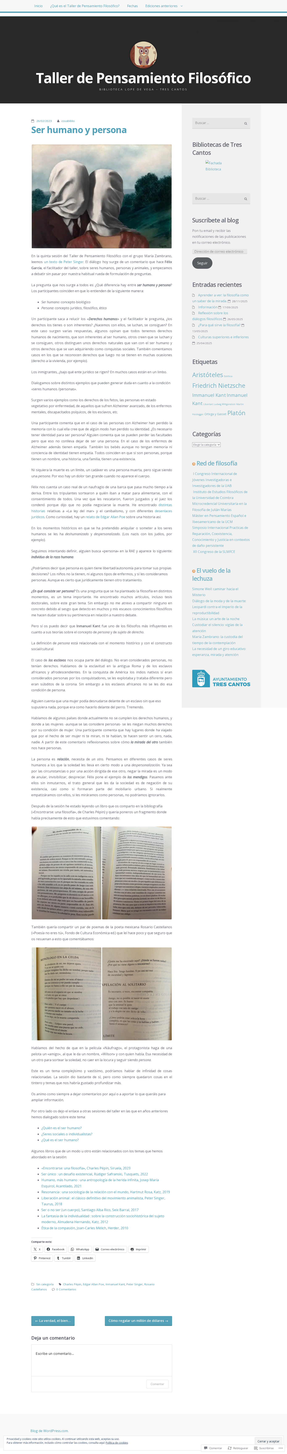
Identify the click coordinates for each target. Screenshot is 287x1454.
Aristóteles (207, 375)
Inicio (38, 6)
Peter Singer (134, 1284)
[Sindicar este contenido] (193, 463)
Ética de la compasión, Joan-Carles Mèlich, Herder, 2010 (84, 1228)
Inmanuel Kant (115, 1284)
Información (207, 307)
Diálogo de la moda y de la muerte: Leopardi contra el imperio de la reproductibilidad (219, 607)
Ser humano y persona (79, 129)
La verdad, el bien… (53, 1320)
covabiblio (68, 121)
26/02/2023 (44, 121)
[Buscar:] (221, 123)
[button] (101, 196)
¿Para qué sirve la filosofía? (219, 325)
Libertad (208, 404)
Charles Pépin (72, 1284)
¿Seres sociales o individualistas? (66, 1134)
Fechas (132, 6)
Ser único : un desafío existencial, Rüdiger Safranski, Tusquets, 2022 (94, 1174)
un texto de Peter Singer (64, 261)
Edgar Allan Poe (93, 1284)
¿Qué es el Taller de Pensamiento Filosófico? (85, 6)
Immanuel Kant (209, 395)
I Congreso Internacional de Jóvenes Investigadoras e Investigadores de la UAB (214, 479)
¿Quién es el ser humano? (61, 1128)
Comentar (157, 1384)
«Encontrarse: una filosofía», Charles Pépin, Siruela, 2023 (85, 1168)
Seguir (202, 263)
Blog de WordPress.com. (49, 1431)
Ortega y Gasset (215, 414)
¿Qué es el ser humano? (60, 1140)
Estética (228, 376)
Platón (236, 413)
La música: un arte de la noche (216, 619)
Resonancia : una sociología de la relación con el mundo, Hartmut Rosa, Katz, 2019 (105, 1192)
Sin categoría (45, 1284)
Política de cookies (117, 1443)
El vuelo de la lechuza (211, 574)
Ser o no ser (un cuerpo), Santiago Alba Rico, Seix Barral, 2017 (89, 1210)
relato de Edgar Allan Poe (105, 517)
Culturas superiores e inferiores (223, 337)
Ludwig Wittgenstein (225, 404)
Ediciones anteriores (161, 6)
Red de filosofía (216, 463)
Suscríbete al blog (215, 220)
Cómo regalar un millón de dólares (138, 1320)
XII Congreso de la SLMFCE (213, 551)
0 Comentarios (66, 1289)
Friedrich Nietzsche (218, 385)
